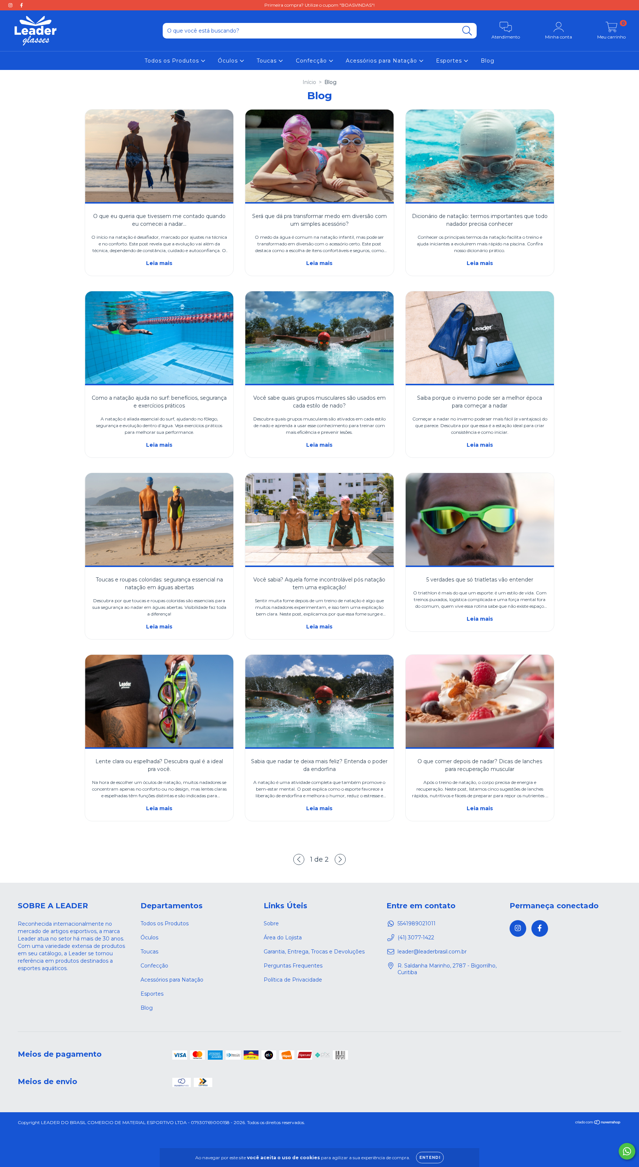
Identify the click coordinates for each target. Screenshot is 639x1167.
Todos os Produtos (173, 60)
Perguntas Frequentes (293, 965)
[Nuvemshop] (598, 1123)
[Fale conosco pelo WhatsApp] (627, 1151)
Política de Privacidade (293, 979)
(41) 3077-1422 (416, 937)
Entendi (429, 1157)
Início (309, 82)
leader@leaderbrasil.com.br (432, 951)
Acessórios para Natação (382, 60)
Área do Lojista (283, 937)
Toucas (267, 60)
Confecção (312, 60)
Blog (487, 60)
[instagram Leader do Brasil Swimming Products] (11, 5)
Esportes (450, 60)
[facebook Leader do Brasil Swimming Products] (21, 5)
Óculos (229, 60)
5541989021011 (417, 923)
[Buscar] (467, 31)
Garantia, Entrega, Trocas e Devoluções (314, 951)
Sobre (271, 923)
